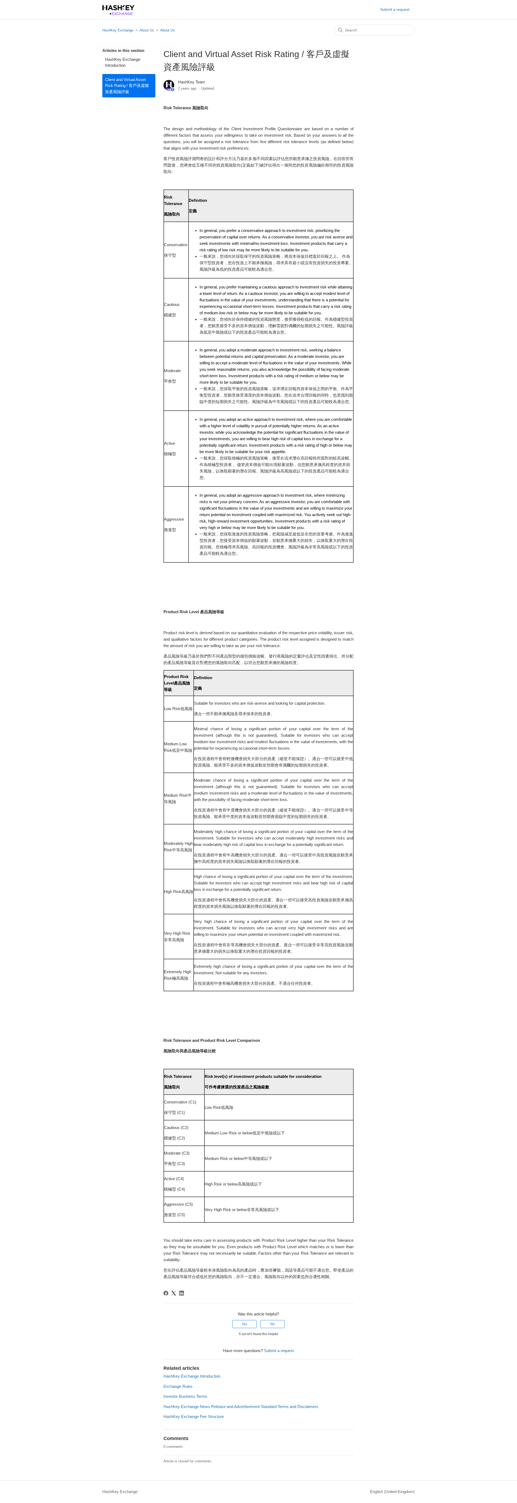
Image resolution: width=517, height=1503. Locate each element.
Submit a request (394, 9)
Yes (244, 1324)
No (272, 1324)
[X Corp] (173, 1293)
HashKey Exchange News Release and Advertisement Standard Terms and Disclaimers (240, 1406)
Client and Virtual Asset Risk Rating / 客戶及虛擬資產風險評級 (127, 85)
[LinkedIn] (181, 1293)
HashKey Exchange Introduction (122, 62)
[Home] (118, 13)
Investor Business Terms (185, 1396)
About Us (146, 30)
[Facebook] (165, 1293)
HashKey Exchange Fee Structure (193, 1416)
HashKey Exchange (117, 30)
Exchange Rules (178, 1386)
